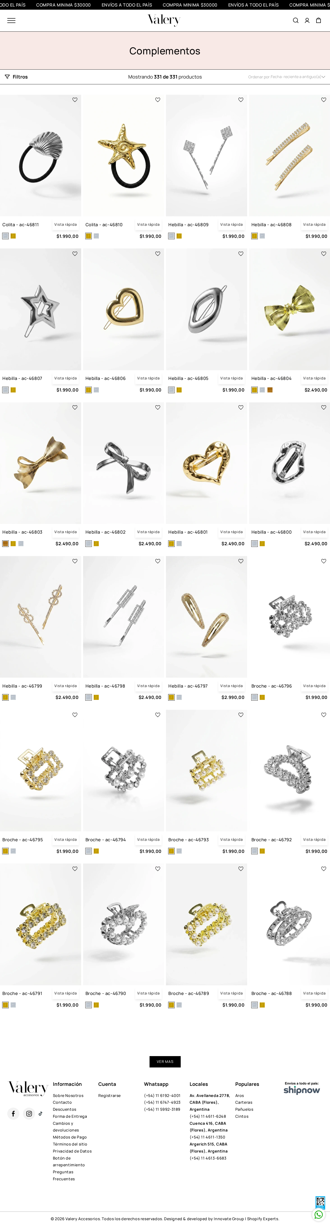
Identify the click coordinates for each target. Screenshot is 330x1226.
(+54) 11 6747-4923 (162, 1102)
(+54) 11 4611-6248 (210, 1106)
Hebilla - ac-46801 (188, 532)
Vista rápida (65, 224)
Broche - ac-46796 (271, 686)
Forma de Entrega (70, 1116)
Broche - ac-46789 (188, 993)
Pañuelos (244, 1109)
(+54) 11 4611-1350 (209, 1130)
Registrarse (109, 1095)
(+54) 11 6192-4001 (162, 1095)
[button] (296, 20)
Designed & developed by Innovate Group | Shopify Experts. (221, 1218)
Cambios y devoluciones (66, 1127)
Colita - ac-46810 (104, 224)
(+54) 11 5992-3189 (162, 1109)
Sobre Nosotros (68, 1095)
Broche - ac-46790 (106, 993)
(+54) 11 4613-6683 (209, 1151)
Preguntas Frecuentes (64, 1175)
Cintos (242, 1116)
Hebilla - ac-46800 (271, 532)
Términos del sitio (70, 1144)
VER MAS (165, 1061)
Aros (239, 1095)
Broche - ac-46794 (106, 839)
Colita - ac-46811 (20, 224)
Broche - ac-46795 (22, 839)
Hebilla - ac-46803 (22, 532)
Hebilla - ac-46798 (105, 686)
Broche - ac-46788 (271, 993)
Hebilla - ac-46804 (271, 378)
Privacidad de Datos (72, 1151)
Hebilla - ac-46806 (106, 378)
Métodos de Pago (70, 1137)
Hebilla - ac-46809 (188, 224)
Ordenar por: (259, 77)
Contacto (62, 1102)
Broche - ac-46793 (188, 839)
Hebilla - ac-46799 (22, 686)
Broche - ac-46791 (22, 993)
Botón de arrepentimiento (69, 1161)
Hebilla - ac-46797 (188, 686)
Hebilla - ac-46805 (188, 378)
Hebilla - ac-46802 (106, 532)
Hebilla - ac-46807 (22, 378)
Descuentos (64, 1109)
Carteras (243, 1102)
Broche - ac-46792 (271, 839)
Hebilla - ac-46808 (271, 224)
